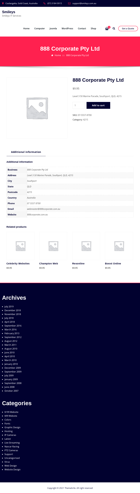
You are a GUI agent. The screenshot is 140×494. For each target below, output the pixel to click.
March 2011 (11, 344)
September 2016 (13, 325)
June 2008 (9, 386)
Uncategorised (12, 458)
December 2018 (13, 310)
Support (9, 454)
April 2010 (10, 356)
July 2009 (9, 375)
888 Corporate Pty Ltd (77, 55)
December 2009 (13, 367)
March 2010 (11, 360)
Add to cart (98, 105)
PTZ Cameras (11, 450)
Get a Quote (128, 28)
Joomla (53, 28)
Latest (8, 438)
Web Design (11, 465)
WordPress (67, 28)
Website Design (13, 469)
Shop (93, 28)
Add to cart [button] (6, 268)
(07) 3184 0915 (54, 3)
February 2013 (12, 333)
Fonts (7, 423)
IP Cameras (10, 435)
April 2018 (10, 321)
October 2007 (11, 390)
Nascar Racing (12, 446)
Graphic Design (12, 427)
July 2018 (9, 318)
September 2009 (13, 371)
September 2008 (13, 383)
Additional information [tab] (26, 152)
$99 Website (11, 415)
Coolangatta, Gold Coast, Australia (21, 3)
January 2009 (11, 379)
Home (26, 28)
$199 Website (11, 412)
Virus (7, 461)
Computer (39, 28)
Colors (8, 419)
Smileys (8, 12)
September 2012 (13, 337)
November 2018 (13, 314)
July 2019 (9, 306)
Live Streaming (12, 442)
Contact (82, 28)
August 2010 (11, 348)
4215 (85, 119)
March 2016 (11, 329)
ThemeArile (70, 488)
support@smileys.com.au (84, 3)
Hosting (9, 431)
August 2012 (11, 341)
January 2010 (11, 364)
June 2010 (9, 352)
